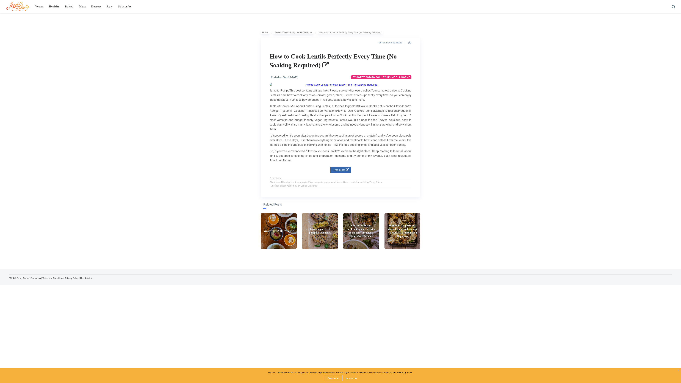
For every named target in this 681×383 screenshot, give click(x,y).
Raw (110, 6)
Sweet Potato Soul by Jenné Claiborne (293, 32)
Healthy (54, 6)
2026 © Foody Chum (19, 277)
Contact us (36, 277)
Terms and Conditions (52, 277)
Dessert (96, 6)
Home (265, 32)
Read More (339, 169)
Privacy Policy (72, 277)
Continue (333, 378)
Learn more (351, 378)
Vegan (39, 6)
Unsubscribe (86, 277)
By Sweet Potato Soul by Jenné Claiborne (381, 77)
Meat (82, 6)
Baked (69, 6)
